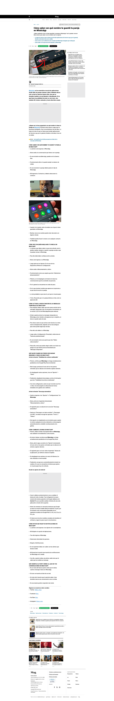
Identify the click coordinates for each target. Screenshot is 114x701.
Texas (51, 19)
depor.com (54, 696)
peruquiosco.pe (74, 696)
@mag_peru (39, 601)
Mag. (37, 593)
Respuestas (70, 673)
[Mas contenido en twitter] (57, 687)
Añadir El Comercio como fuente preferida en (70, 24)
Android (55, 613)
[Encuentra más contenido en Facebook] (30, 46)
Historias (69, 687)
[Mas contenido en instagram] (59, 687)
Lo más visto (33, 617)
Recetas (77, 684)
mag (79, 696)
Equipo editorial (34, 675)
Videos (77, 673)
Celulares (51, 613)
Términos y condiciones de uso (55, 672)
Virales (68, 684)
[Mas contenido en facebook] (54, 687)
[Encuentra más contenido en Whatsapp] (35, 46)
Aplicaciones (38, 613)
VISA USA (69, 19)
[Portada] (33, 674)
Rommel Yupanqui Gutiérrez (37, 84)
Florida (43, 19)
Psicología (59, 19)
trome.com (59, 696)
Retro (77, 680)
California (47, 19)
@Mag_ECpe (38, 590)
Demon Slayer (74, 19)
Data (77, 677)
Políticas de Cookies (53, 676)
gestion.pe (48, 696)
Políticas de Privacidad (53, 674)
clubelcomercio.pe (41, 696)
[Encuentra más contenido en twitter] (33, 46)
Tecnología (61, 613)
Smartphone (45, 613)
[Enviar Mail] (29, 84)
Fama (68, 680)
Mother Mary (64, 19)
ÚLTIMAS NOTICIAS (72, 52)
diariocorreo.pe (66, 696)
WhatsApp (32, 613)
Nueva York (55, 19)
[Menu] (30, 16)
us (67, 677)
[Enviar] (29, 19)
